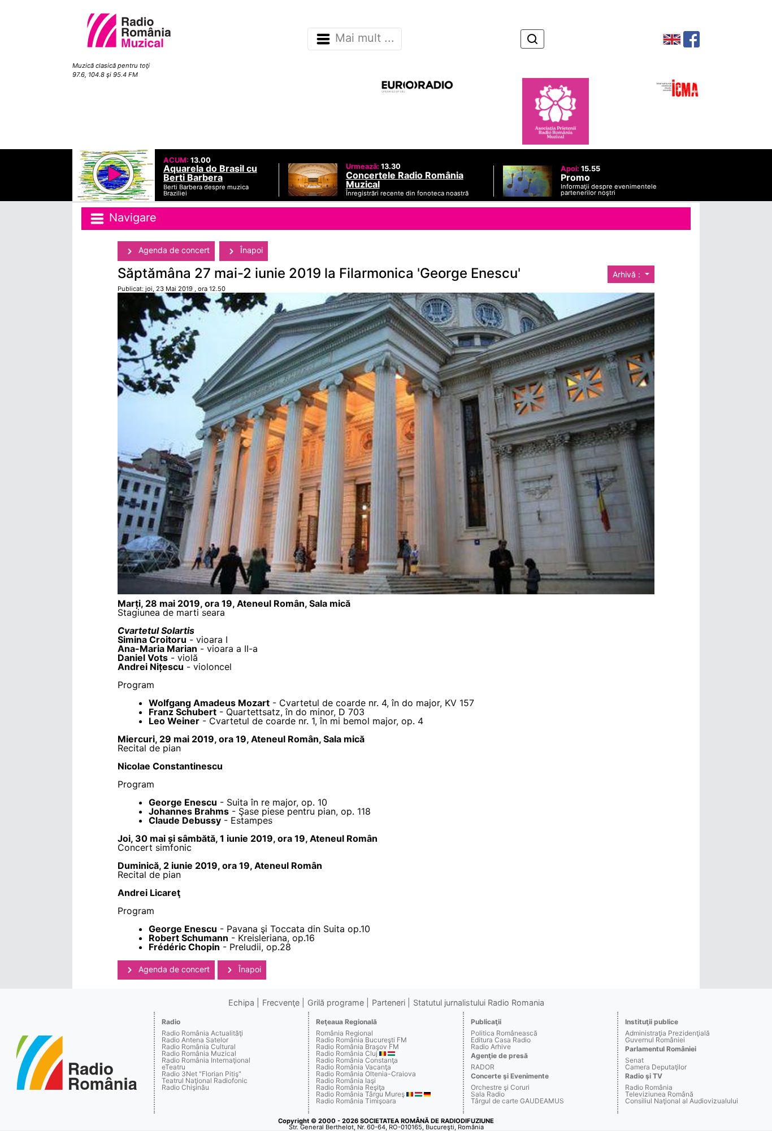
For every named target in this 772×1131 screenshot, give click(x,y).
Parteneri (388, 1002)
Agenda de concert (173, 250)
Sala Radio (488, 1094)
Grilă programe (335, 1002)
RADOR (483, 1067)
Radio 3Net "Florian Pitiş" (201, 1073)
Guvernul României (655, 1040)
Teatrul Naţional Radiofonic (205, 1080)
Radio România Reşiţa (350, 1087)
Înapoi (250, 250)
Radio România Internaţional (206, 1060)
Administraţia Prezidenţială (667, 1033)
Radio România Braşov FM (357, 1046)
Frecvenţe (281, 1002)
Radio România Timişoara (356, 1101)
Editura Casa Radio (501, 1040)
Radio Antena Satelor (195, 1040)
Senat (634, 1060)
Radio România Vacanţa (353, 1067)
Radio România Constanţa (357, 1060)
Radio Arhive (491, 1046)
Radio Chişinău (185, 1087)
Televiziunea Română (659, 1094)
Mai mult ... (364, 38)
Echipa (241, 1002)
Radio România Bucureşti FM (361, 1040)
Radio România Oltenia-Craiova (366, 1073)
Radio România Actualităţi (202, 1033)
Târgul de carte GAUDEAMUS (517, 1101)
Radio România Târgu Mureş (360, 1094)
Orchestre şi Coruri (500, 1087)
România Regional (344, 1033)
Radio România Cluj (347, 1053)
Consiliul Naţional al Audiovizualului (681, 1101)
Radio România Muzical (199, 1053)
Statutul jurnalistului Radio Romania (478, 1002)
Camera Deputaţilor (656, 1067)
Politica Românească (504, 1033)
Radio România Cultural (199, 1046)
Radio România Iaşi (346, 1080)
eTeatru (173, 1067)
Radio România (649, 1087)
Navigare (131, 218)
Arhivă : (628, 274)
